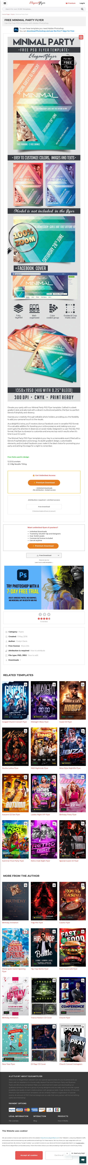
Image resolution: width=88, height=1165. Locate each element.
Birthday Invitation (10, 923)
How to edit (33, 655)
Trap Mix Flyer (37, 923)
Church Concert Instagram (70, 1064)
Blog (35, 1121)
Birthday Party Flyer (67, 815)
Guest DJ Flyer (65, 722)
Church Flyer (64, 1018)
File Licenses (13, 1121)
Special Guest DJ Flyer (68, 861)
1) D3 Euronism (14, 462)
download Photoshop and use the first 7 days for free (50, 31)
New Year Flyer (8, 1064)
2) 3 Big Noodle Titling (17, 464)
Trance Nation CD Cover (41, 1018)
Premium (71, 3)
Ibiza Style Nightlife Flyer (70, 768)
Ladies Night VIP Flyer (40, 815)
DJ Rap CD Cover (38, 1064)
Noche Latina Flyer (10, 768)
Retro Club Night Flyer (40, 861)
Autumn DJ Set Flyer (11, 815)
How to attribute (37, 651)
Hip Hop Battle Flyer (39, 969)
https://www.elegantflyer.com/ (49, 1138)
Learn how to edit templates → (44, 562)
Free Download (44, 506)
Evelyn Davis (21, 641)
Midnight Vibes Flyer (40, 722)
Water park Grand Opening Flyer (13, 970)
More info (25, 646)
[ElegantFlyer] (37, 3)
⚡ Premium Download (44, 483)
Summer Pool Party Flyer (13, 861)
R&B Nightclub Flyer (39, 768)
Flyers (21, 632)
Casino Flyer (64, 923)
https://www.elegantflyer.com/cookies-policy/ (16, 1145)
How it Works (63, 1121)
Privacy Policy (77, 1145)
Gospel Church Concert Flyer (14, 722)
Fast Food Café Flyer (68, 969)
